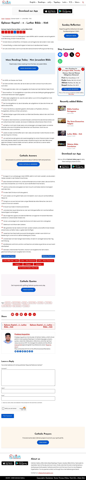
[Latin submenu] (67, 2)
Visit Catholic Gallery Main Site (28, 268)
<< (59, 69)
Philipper (28, 264)
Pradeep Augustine (22, 334)
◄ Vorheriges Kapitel (8, 256)
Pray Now (43, 442)
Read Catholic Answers (28, 164)
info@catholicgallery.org (45, 473)
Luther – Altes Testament (27, 260)
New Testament (17, 306)
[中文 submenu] (73, 2)
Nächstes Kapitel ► (48, 256)
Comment (4, 368)
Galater (17, 264)
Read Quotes (28, 290)
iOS (21, 345)
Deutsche (7, 18)
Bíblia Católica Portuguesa (73, 110)
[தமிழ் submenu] (51, 2)
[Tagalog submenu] (60, 2)
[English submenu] (36, 2)
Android (17, 345)
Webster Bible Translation (72, 145)
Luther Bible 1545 (6, 306)
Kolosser (38, 264)
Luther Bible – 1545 (74, 134)
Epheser (24, 303)
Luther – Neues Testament (45, 260)
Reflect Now (71, 36)
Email (3, 395)
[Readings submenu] (45, 2)
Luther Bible (48, 303)
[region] (71, 81)
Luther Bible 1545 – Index (10, 260)
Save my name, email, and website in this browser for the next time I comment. (22, 402)
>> (82, 69)
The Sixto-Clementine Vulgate (75, 123)
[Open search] (83, 2)
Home (2, 18)
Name (3, 388)
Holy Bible (40, 303)
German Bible (32, 303)
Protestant (26, 306)
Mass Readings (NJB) (28, 68)
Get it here (71, 94)
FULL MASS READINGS (71, 89)
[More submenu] (79, 2)
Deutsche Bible (16, 303)
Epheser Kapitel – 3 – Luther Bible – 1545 (15, 326)
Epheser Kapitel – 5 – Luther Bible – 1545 (41, 326)
